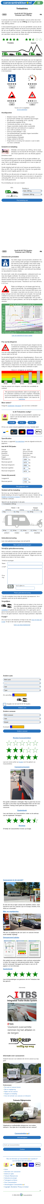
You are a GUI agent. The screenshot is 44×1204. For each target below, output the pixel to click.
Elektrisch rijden (9, 1174)
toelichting (22, 399)
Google (21, 762)
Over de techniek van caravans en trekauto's (17, 1096)
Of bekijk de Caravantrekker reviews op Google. (17, 828)
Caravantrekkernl (22, 1133)
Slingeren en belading (10, 1093)
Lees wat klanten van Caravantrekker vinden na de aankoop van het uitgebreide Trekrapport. (20, 814)
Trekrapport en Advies (10, 1180)
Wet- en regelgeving (11, 911)
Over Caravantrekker (10, 1182)
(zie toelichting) (19, 441)
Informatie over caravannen (12, 1171)
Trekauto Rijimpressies (11, 1176)
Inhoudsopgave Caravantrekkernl (14, 1184)
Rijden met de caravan (11, 1091)
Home (6, 1169)
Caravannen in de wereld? (13, 880)
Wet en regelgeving (10, 1089)
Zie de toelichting (22, 109)
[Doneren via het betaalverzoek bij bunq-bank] (22, 432)
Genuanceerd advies (11, 937)
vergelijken (5, 610)
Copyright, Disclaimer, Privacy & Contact (16, 1187)
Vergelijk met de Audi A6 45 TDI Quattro (18, 704)
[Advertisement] (22, 225)
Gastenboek (22, 810)
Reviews (22, 826)
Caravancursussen (22, 767)
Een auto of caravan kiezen (12, 1087)
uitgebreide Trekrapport (14, 406)
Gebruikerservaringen (10, 1178)
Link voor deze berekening (22, 625)
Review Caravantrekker (22, 738)
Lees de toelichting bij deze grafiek (22, 335)
